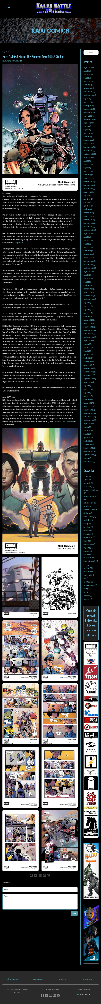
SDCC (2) (86, 578)
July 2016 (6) (88, 427)
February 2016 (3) (89, 444)
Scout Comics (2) (89, 575)
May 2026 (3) (88, 78)
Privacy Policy (87, 979)
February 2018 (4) (89, 361)
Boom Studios (6, 61)
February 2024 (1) (89, 140)
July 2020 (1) (88, 275)
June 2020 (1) (88, 278)
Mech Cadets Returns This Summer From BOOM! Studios (33, 57)
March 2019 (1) (88, 317)
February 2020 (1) (89, 289)
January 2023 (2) (89, 178)
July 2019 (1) (88, 303)
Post (74, 913)
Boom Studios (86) (90, 517)
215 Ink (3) (87, 480)
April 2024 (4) (88, 133)
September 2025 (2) (90, 95)
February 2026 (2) (89, 88)
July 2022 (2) (88, 195)
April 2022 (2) (88, 206)
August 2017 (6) (89, 382)
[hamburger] (9, 8)
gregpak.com (19, 243)
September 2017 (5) (90, 379)
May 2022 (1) (88, 202)
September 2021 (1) (90, 230)
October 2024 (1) (89, 116)
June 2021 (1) (88, 240)
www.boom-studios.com (66, 422)
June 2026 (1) (88, 74)
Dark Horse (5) (88, 527)
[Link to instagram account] (54, 995)
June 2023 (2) (88, 164)
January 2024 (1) (89, 144)
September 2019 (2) (90, 299)
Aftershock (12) (89, 487)
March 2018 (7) (88, 358)
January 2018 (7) (89, 365)
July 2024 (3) (88, 126)
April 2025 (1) (88, 102)
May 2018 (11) (88, 351)
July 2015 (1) (88, 458)
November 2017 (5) (90, 372)
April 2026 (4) (88, 81)
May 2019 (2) (88, 310)
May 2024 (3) (88, 130)
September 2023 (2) (90, 154)
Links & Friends (38, 979)
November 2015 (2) (90, 451)
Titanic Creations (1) (90, 585)
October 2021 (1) (89, 227)
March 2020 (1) (88, 285)
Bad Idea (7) (88, 506)
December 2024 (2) (90, 109)
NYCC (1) (86, 565)
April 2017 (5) (88, 396)
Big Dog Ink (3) (88, 513)
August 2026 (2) (89, 68)
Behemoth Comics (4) (90, 510)
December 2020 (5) (90, 261)
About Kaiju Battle (13, 979)
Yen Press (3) (88, 596)
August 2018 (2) (89, 341)
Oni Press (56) (88, 568)
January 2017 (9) (89, 406)
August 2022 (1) (89, 192)
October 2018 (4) (89, 334)
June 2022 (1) (88, 199)
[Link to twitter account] (46, 995)
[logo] (53, 8)
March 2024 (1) (88, 137)
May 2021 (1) (88, 244)
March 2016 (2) (88, 441)
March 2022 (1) (88, 209)
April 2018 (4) (88, 355)
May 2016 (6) (88, 434)
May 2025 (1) (88, 99)
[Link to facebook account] (42, 995)
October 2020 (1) (89, 265)
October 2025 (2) (89, 92)
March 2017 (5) (88, 399)
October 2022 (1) (89, 189)
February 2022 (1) (89, 213)
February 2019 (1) (89, 320)
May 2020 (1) (88, 282)
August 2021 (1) (89, 234)
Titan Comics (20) (89, 582)
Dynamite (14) (88, 534)
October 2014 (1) (89, 462)
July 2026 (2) (88, 71)
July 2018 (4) (88, 344)
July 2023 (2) (88, 161)
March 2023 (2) (88, 175)
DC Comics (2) (88, 531)
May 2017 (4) (88, 393)
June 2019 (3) (88, 306)
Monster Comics (17, 61)
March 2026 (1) (88, 85)
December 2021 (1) (90, 220)
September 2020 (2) (90, 268)
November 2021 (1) (90, 223)
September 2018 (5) (90, 337)
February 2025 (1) (89, 106)
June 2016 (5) (88, 431)
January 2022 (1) (89, 216)
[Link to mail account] (58, 995)
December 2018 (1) (90, 327)
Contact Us (63, 979)
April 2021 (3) (88, 247)
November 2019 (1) (90, 296)
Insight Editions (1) (90, 544)
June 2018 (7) (88, 348)
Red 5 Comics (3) (89, 572)
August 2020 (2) (89, 272)
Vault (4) (86, 589)
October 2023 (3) (89, 151)
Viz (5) (86, 592)
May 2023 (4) (88, 168)
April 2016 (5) (88, 438)
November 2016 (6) (90, 413)
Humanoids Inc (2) (89, 537)
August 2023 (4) (89, 157)
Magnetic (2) (88, 551)
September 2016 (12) (91, 420)
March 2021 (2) (88, 251)
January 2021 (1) (89, 258)
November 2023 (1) (90, 147)
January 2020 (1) (89, 292)
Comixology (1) (88, 520)
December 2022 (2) (90, 182)
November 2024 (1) (90, 112)
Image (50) (87, 541)
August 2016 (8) (89, 424)
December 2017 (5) (90, 368)
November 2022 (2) (90, 185)
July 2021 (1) (88, 237)
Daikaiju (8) (87, 524)
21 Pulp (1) (87, 476)
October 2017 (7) (89, 375)
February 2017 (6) (89, 403)
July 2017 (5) (88, 386)
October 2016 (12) (90, 417)
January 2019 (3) (89, 323)
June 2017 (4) (88, 389)
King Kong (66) (88, 548)
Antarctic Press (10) (90, 503)
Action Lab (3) (88, 483)
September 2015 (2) (90, 455)
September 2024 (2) (90, 119)
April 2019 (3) (88, 313)
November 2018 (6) (90, 330)
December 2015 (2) (90, 448)
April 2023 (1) (88, 171)
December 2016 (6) (90, 410)
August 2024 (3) (89, 123)
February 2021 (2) (89, 254)
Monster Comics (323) (91, 561)
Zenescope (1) (88, 599)
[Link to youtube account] (50, 995)
